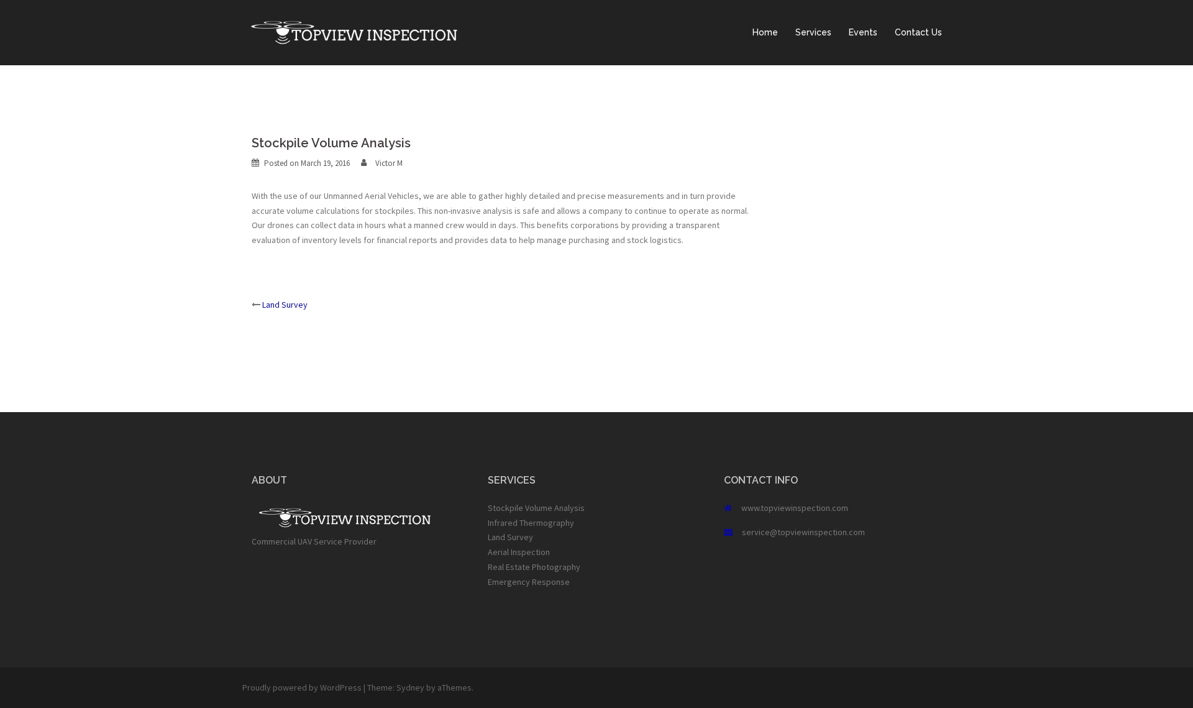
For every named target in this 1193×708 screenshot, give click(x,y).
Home (765, 32)
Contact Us (918, 32)
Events (863, 32)
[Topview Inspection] (354, 31)
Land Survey (285, 304)
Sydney (410, 687)
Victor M (389, 163)
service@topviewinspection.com (803, 532)
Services (813, 32)
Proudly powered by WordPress (302, 687)
